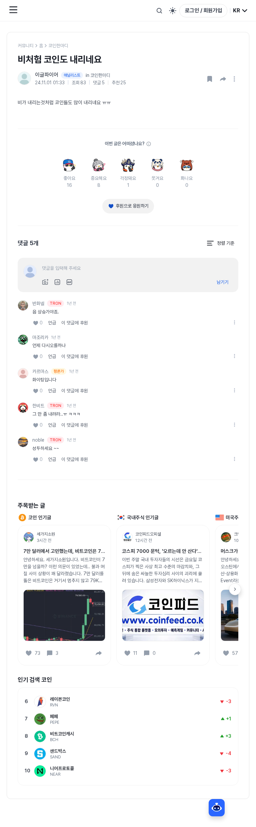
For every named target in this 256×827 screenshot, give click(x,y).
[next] (235, 589)
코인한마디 (58, 45)
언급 (52, 322)
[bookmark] (210, 79)
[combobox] (240, 10)
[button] (223, 79)
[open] (235, 79)
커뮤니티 (26, 45)
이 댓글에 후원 (74, 322)
